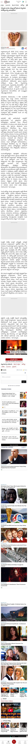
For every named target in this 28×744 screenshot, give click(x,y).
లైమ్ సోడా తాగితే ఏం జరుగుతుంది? (14, 361)
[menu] (2, 2)
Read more (7, 352)
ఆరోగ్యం (22, 5)
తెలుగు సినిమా (15, 5)
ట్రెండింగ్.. (14, 367)
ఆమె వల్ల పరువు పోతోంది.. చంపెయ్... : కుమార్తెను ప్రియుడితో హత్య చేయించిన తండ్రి (14, 695)
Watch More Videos (7, 701)
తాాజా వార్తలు (6, 686)
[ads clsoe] (27, 736)
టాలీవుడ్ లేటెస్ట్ (7, 721)
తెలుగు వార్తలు (17, 364)
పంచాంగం (8, 5)
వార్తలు (2, 5)
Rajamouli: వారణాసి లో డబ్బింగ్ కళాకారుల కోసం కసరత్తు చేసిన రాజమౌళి (14, 730)
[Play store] (23, 1)
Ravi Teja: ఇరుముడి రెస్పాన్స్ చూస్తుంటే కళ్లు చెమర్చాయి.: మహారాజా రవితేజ (5, 730)
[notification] (26, 1)
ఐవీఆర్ (7, 47)
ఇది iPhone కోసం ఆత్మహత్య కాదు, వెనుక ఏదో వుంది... (5, 695)
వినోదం (3, 367)
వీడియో (5, 699)
